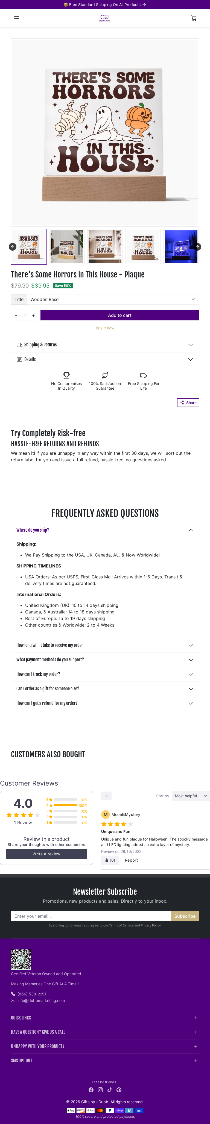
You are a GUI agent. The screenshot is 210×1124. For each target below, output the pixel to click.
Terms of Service (121, 925)
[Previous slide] (13, 767)
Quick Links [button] (21, 1018)
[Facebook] (91, 1089)
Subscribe (185, 916)
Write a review (46, 853)
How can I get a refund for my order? (47, 703)
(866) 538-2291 (32, 994)
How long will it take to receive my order (49, 645)
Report (131, 860)
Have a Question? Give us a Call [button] (38, 1032)
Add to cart (120, 315)
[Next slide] (197, 247)
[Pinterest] (119, 1089)
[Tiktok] (109, 1089)
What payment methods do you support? (50, 659)
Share (191, 402)
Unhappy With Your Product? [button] (38, 1046)
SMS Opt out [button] (21, 1060)
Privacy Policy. (151, 925)
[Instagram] (100, 1089)
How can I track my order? (38, 674)
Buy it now (105, 328)
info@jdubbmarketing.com (41, 1000)
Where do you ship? (32, 530)
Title (19, 299)
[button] (16, 18)
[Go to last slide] (12, 247)
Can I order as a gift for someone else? (47, 688)
